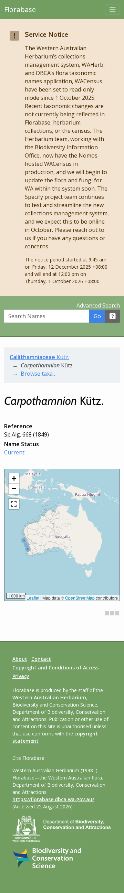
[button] (14, 478)
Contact (41, 659)
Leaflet (33, 598)
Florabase (20, 9)
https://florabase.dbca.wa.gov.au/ (53, 799)
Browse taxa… (38, 373)
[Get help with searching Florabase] (112, 316)
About (19, 659)
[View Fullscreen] (14, 504)
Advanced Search (98, 305)
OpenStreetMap (80, 598)
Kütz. (39, 357)
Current (14, 452)
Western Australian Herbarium (49, 697)
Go (97, 316)
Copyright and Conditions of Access (55, 667)
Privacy (20, 676)
